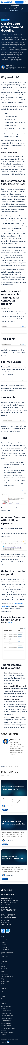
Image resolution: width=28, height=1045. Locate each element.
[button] (14, 326)
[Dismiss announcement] (26, 8)
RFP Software (4, 947)
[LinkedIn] (8, 1042)
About (2, 991)
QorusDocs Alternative (7, 1016)
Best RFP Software (6, 1023)
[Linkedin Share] (12, 767)
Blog (2, 964)
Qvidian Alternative (6, 1013)
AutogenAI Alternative (7, 1018)
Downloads (4, 969)
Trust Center (4, 974)
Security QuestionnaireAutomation (7, 953)
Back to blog (6, 16)
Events (3, 966)
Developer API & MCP (7, 976)
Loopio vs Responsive (6, 1021)
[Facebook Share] (9, 767)
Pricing (3, 942)
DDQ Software (5, 950)
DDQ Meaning (5, 979)
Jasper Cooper (10, 66)
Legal (2, 994)
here (9, 622)
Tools (2, 971)
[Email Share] (18, 767)
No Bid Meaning (5, 981)
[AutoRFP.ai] (6, 890)
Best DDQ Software (6, 1026)
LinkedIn (12, 757)
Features (3, 945)
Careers (3, 996)
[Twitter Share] (6, 767)
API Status (4, 984)
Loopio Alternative (6, 1011)
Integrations (4, 956)
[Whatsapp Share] (15, 767)
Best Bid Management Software (7, 1033)
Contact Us (4, 999)
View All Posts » (5, 775)
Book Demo (4, 940)
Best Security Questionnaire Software (8, 1029)
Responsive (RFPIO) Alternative (6, 1007)
